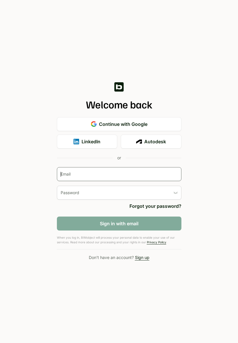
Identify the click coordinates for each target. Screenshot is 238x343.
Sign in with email (119, 223)
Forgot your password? (155, 206)
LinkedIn (91, 141)
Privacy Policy (156, 242)
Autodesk (155, 141)
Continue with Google (123, 124)
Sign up (142, 257)
